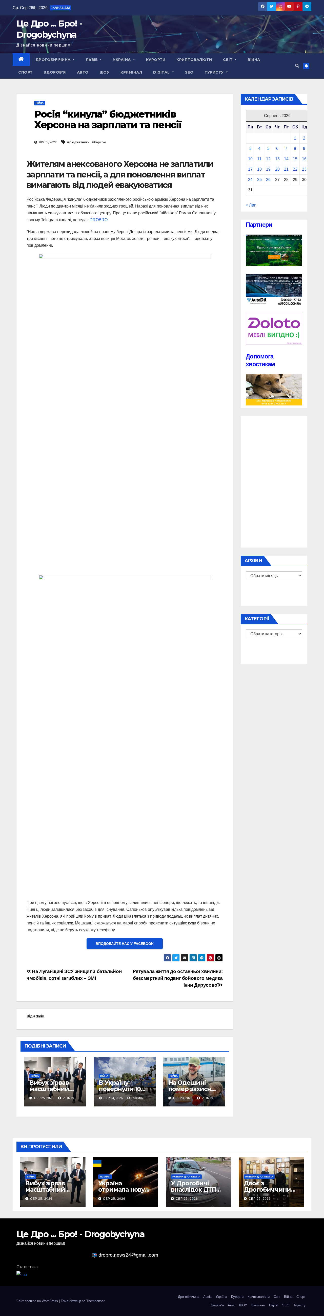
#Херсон (99, 142)
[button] (297, 66)
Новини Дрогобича (186, 1176)
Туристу (215, 72)
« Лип (251, 205)
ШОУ (105, 72)
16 (304, 159)
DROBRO (99, 220)
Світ (228, 59)
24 (250, 179)
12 (268, 159)
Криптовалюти (194, 59)
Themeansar (95, 1301)
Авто (83, 72)
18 (259, 169)
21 (286, 169)
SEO (189, 72)
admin (38, 1016)
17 (250, 169)
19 (268, 169)
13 (277, 159)
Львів (92, 59)
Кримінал (131, 72)
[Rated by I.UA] (21, 1274)
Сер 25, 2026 (41, 1198)
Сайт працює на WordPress (37, 1301)
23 (304, 169)
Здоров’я (55, 72)
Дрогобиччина (53, 59)
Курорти (156, 59)
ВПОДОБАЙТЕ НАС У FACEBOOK (125, 944)
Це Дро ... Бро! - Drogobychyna (80, 1234)
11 (259, 159)
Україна (122, 59)
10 (250, 159)
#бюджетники (78, 142)
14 (286, 159)
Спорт (25, 72)
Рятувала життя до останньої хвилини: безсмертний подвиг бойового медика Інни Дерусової (178, 978)
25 (259, 179)
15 (295, 159)
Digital (162, 72)
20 (277, 169)
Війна (254, 59)
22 (295, 169)
